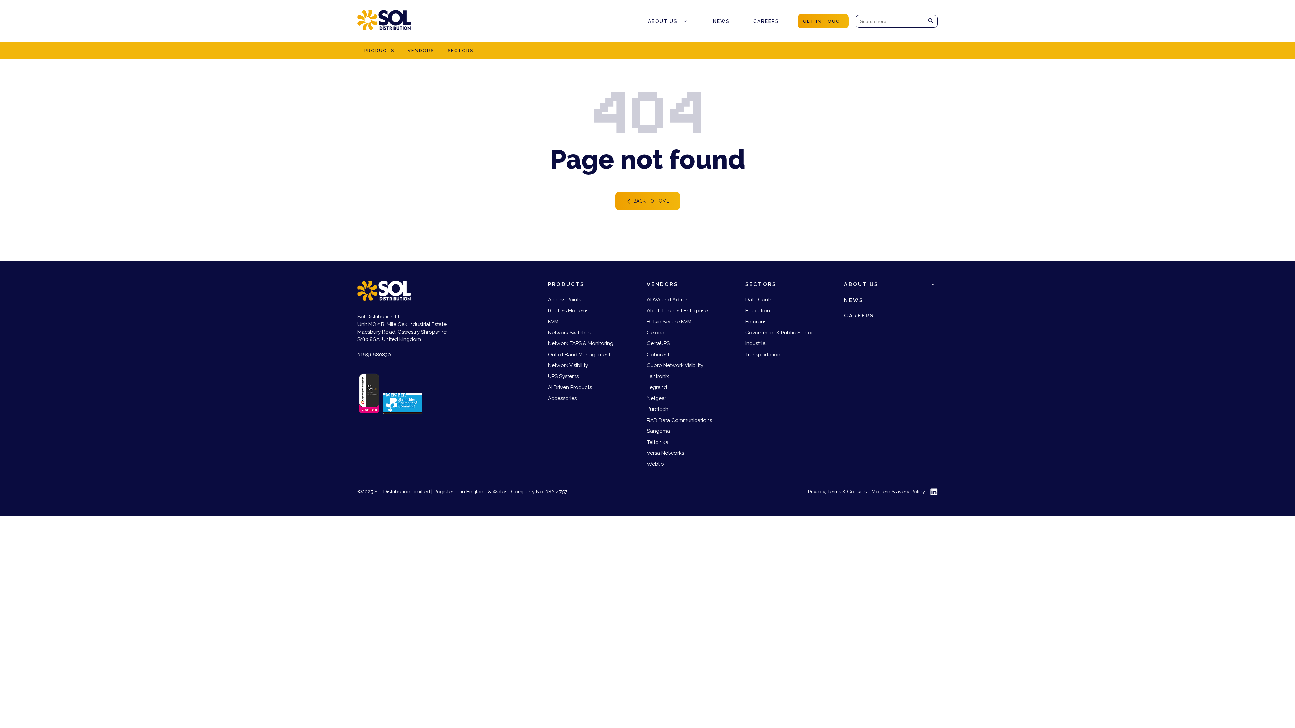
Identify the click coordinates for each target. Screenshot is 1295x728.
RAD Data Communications (679, 420)
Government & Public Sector (779, 333)
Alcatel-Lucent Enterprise (677, 311)
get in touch (823, 21)
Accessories (562, 398)
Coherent (658, 355)
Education (757, 311)
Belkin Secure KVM (669, 321)
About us (663, 21)
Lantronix (658, 376)
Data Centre (759, 300)
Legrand (657, 387)
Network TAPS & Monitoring (580, 343)
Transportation (762, 355)
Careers (766, 21)
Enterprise (757, 321)
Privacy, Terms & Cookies (837, 492)
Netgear (656, 398)
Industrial (756, 343)
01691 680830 (374, 355)
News (721, 21)
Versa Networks (665, 453)
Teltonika (657, 442)
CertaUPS (658, 343)
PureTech (657, 409)
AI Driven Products (570, 387)
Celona (655, 333)
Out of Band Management (579, 355)
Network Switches (569, 333)
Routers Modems (568, 311)
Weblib (655, 464)
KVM (553, 321)
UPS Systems (563, 376)
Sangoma (658, 431)
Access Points (564, 300)
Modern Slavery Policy (898, 492)
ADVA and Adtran (668, 300)
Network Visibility (568, 365)
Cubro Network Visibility (675, 365)
